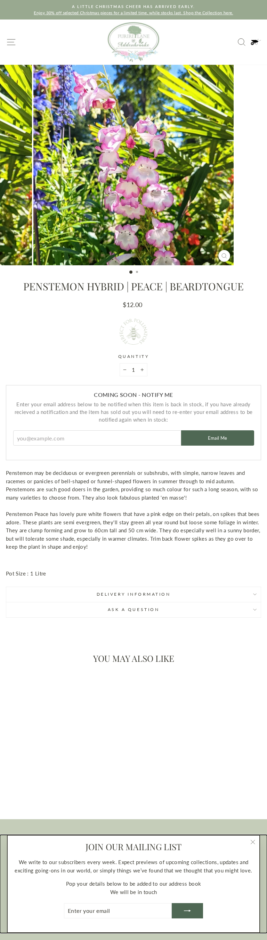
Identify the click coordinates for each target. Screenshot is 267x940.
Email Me (217, 438)
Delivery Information (134, 594)
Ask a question (133, 609)
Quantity (133, 356)
